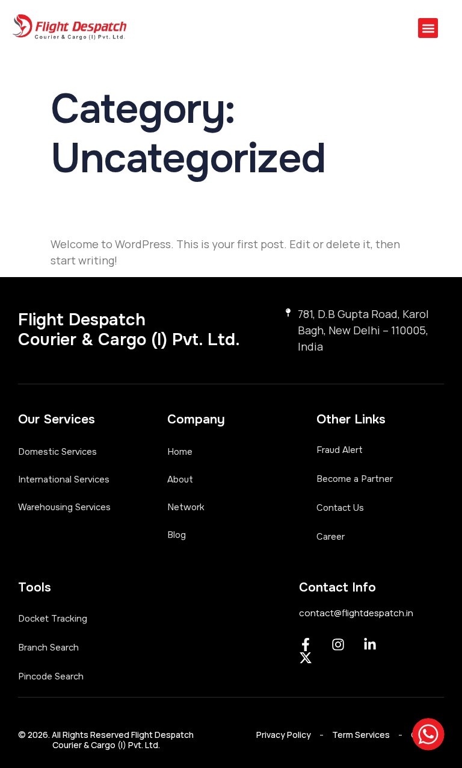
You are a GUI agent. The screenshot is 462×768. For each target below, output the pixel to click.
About (180, 479)
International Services (63, 479)
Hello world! (137, 209)
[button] (428, 28)
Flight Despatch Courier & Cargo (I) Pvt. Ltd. (129, 330)
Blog (176, 535)
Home (179, 452)
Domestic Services (57, 452)
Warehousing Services (64, 507)
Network (186, 507)
